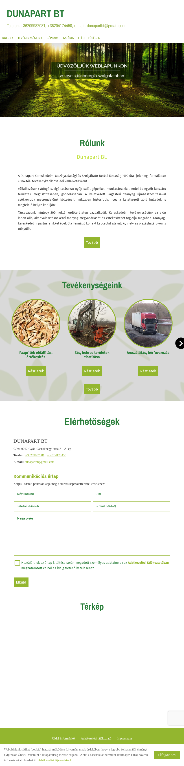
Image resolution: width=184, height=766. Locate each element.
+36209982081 (34, 455)
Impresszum (124, 738)
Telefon (28, 506)
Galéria (68, 38)
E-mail (106, 506)
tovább (92, 242)
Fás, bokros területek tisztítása (92, 355)
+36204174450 (56, 455)
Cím (98, 494)
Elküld (21, 582)
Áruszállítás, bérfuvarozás (148, 353)
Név (25, 494)
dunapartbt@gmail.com (40, 462)
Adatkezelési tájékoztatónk (55, 760)
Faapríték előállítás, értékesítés (36, 355)
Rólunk (7, 38)
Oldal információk (63, 738)
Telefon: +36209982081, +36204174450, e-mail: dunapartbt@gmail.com (66, 18)
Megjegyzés (25, 518)
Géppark (53, 38)
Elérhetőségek (89, 38)
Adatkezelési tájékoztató (96, 738)
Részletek (36, 371)
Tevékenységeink (30, 38)
